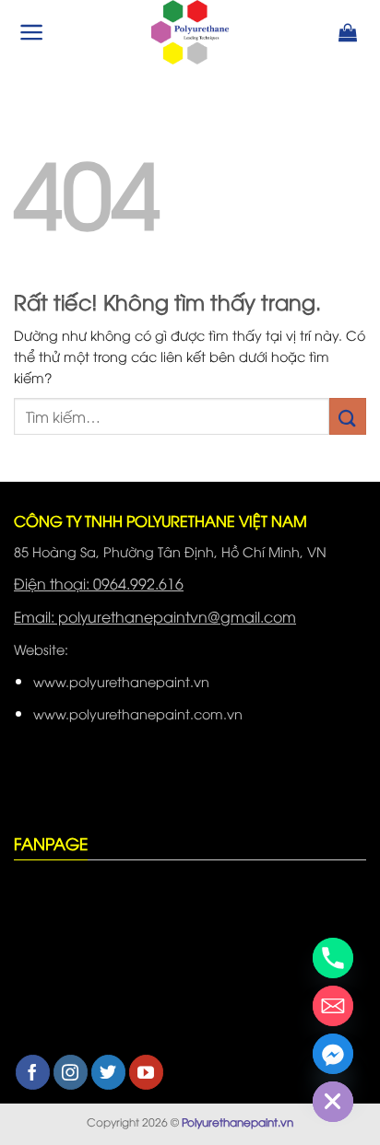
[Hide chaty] (333, 1101)
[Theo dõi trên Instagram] (70, 1072)
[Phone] (333, 958)
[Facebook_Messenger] (333, 1054)
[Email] (333, 1006)
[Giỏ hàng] (347, 32)
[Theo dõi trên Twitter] (108, 1072)
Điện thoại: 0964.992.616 (99, 583)
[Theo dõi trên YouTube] (146, 1072)
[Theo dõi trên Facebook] (33, 1072)
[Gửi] (347, 416)
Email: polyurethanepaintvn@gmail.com (155, 616)
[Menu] (32, 32)
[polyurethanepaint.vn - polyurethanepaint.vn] (190, 32)
